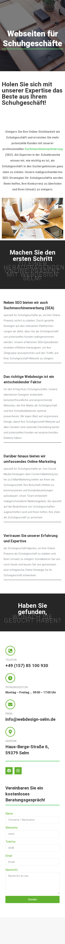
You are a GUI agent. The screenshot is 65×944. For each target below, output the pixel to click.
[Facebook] (9, 770)
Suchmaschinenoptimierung (44, 149)
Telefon (10, 841)
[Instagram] (18, 770)
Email (8, 855)
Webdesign (34, 376)
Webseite (11, 827)
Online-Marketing (41, 461)
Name (9, 813)
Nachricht (11, 870)
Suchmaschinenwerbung (24, 308)
